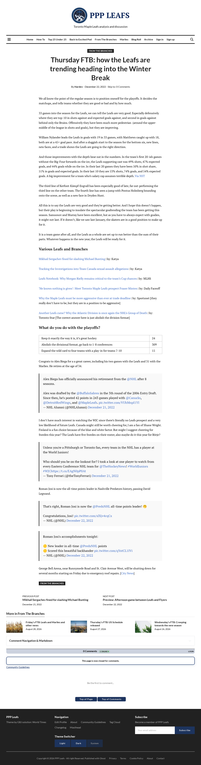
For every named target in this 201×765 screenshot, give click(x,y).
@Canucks (133, 398)
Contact (160, 758)
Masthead (75, 727)
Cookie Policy (136, 758)
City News (127, 573)
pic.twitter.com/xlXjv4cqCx (93, 516)
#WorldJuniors (138, 466)
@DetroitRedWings (57, 402)
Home (30, 39)
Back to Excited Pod (81, 39)
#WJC (47, 471)
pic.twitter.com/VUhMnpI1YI (119, 402)
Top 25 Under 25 (57, 39)
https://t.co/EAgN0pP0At (68, 471)
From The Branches (106, 39)
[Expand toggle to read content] (190, 641)
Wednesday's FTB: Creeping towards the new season (170, 624)
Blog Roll (136, 39)
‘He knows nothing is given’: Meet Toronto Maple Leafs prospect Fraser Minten (88, 288)
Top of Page (86, 699)
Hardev (77, 86)
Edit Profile (61, 722)
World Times (39, 722)
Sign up (171, 39)
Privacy (113, 758)
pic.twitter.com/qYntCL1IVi (113, 551)
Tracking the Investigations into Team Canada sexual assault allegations (83, 269)
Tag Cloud (114, 722)
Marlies (124, 39)
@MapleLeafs (87, 402)
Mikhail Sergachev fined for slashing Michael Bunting (72, 259)
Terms (123, 758)
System (95, 743)
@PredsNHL (101, 506)
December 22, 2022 (79, 520)
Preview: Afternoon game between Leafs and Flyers (135, 599)
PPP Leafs (110, 15)
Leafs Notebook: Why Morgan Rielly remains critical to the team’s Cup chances (88, 278)
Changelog (60, 727)
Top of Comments (111, 699)
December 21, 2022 (101, 407)
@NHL (132, 379)
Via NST (140, 176)
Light (62, 743)
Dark (78, 743)
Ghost (103, 758)
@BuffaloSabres (87, 393)
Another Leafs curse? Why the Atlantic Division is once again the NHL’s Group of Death (93, 313)
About (73, 722)
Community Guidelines (93, 722)
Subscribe (184, 730)
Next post (108, 596)
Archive (148, 39)
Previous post (30, 596)
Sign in (159, 39)
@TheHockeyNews (112, 466)
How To (40, 39)
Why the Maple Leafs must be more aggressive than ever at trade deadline (85, 298)
